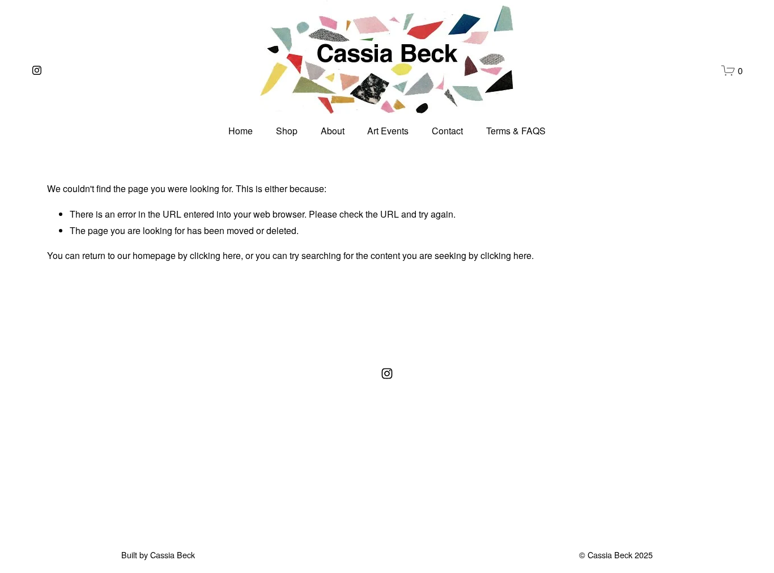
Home (240, 130)
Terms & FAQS (516, 130)
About (333, 130)
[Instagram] (36, 70)
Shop (286, 130)
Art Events (388, 130)
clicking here (215, 255)
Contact (447, 130)
